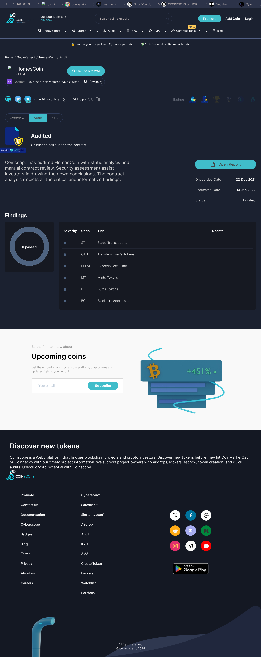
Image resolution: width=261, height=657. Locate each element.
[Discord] (191, 531)
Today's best (26, 57)
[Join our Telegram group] (191, 546)
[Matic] (9, 81)
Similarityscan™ (93, 515)
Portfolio (88, 593)
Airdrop (87, 524)
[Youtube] (206, 546)
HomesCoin (47, 57)
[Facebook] (191, 516)
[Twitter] (175, 516)
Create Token (91, 563)
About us (28, 573)
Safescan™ (89, 505)
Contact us (29, 505)
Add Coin (232, 19)
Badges (179, 99)
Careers (27, 583)
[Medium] (206, 531)
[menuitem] (49, 31)
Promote (209, 19)
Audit (63, 57)
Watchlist (88, 583)
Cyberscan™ (90, 495)
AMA (84, 554)
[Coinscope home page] (20, 18)
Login (249, 19)
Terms (25, 554)
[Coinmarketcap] (206, 516)
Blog (24, 544)
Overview (17, 118)
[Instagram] (175, 546)
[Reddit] (175, 531)
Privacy (26, 563)
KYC (55, 118)
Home (9, 57)
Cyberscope (30, 524)
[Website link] (8, 99)
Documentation (33, 515)
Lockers (87, 573)
